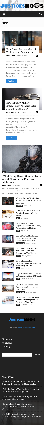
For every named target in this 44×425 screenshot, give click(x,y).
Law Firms (19, 205)
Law (4, 172)
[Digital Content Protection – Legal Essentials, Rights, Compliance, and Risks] (8, 239)
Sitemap (6, 346)
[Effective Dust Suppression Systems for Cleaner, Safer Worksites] (8, 288)
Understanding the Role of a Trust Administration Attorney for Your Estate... (27, 250)
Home (4, 20)
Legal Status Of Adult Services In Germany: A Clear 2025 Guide (29, 274)
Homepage (7, 339)
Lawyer (19, 256)
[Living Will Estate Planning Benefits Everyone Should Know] (8, 214)
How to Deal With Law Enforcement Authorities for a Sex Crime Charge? (21, 105)
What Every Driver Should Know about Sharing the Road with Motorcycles (21, 179)
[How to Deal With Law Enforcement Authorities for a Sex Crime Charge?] (22, 99)
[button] (4, 14)
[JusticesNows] (22, 5)
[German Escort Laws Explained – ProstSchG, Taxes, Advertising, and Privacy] (8, 226)
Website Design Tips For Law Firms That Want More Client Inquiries (28, 200)
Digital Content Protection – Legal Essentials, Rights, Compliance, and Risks (28, 238)
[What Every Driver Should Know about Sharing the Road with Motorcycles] (22, 159)
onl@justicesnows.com (26, 328)
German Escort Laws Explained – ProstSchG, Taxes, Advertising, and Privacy (28, 225)
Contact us (7, 343)
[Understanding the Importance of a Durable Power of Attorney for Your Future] (8, 264)
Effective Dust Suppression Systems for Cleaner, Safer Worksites (27, 287)
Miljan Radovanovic (13, 112)
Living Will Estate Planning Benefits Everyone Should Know (28, 213)
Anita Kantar (10, 55)
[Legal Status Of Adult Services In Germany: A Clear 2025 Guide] (8, 276)
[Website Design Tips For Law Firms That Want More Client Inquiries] (8, 201)
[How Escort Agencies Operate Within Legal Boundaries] (22, 42)
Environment (20, 292)
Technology (20, 243)
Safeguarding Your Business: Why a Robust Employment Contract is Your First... (27, 299)
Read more (11, 81)
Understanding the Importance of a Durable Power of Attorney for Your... (29, 263)
